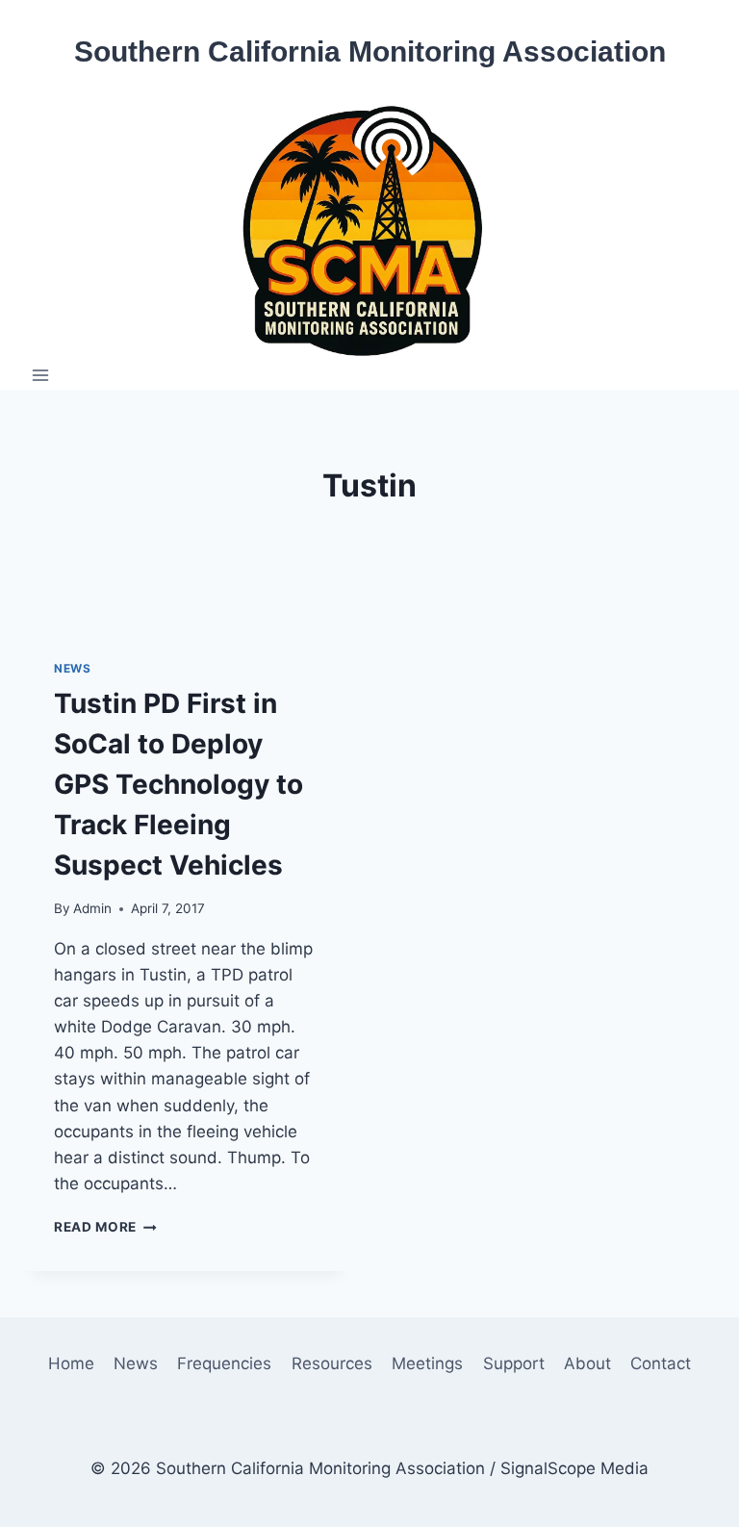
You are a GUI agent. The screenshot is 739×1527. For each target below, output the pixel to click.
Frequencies (224, 1363)
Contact (660, 1363)
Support (514, 1363)
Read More (105, 1226)
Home (71, 1363)
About (587, 1363)
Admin (92, 908)
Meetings (427, 1363)
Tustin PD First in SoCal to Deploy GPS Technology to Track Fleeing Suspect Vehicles (178, 784)
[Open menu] (41, 375)
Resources (332, 1363)
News (72, 668)
